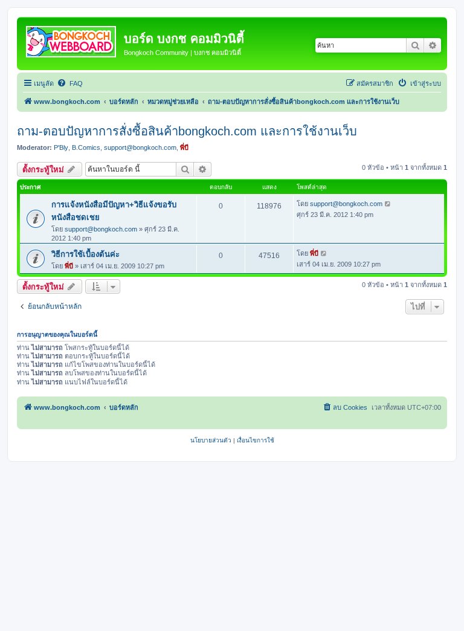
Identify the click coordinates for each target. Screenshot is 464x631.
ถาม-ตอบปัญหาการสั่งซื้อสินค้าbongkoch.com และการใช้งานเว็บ (187, 131)
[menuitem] (70, 83)
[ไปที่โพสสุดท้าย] (388, 203)
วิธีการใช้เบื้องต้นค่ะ (85, 254)
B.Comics (86, 147)
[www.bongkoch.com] (72, 39)
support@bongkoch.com (140, 147)
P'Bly (61, 147)
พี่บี (184, 147)
